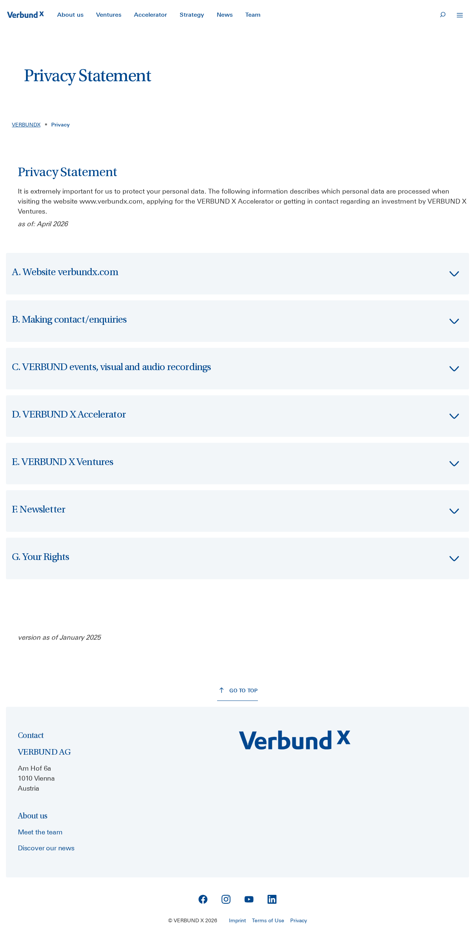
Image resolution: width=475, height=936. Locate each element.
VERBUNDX (26, 125)
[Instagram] (226, 899)
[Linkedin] (272, 899)
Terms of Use (268, 920)
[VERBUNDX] (25, 15)
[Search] (443, 15)
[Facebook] (203, 899)
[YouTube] (249, 899)
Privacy (298, 920)
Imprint (237, 920)
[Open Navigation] (460, 15)
